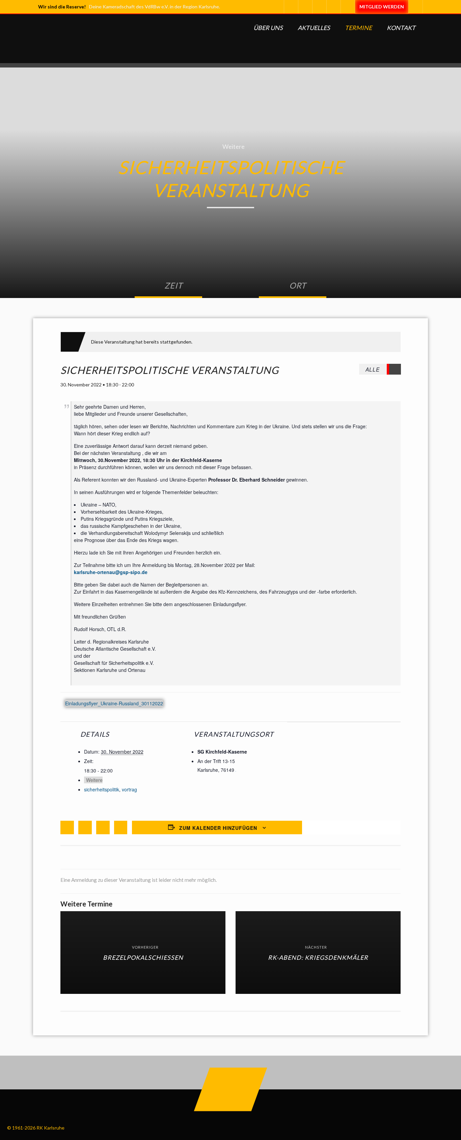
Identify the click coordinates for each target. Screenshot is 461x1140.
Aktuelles (314, 27)
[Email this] (121, 827)
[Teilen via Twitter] (85, 827)
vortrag (129, 789)
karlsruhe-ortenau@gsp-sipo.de (110, 572)
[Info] (348, 6)
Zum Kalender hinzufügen (218, 827)
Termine (358, 27)
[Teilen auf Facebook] (67, 827)
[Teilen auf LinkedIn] (103, 827)
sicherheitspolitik (101, 789)
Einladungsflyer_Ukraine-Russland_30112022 (114, 703)
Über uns (268, 27)
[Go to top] (230, 1089)
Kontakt (401, 27)
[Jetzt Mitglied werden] (381, 6)
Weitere (233, 146)
